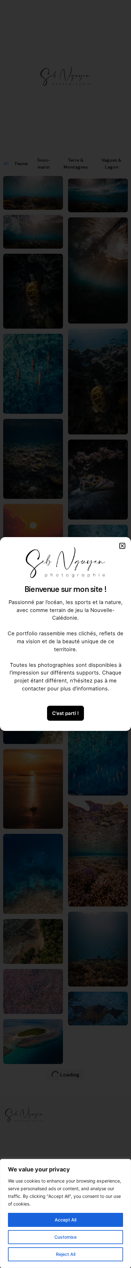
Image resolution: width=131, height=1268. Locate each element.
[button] (122, 545)
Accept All (65, 1219)
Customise (65, 1237)
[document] (65, 634)
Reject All (65, 1254)
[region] (65, 1213)
